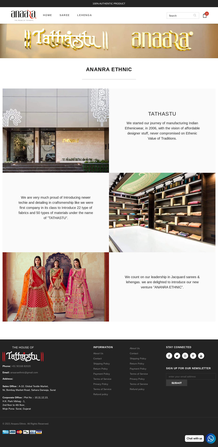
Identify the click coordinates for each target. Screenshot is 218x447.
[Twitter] (177, 356)
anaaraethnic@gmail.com (24, 372)
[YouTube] (201, 356)
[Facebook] (169, 356)
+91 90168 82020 (21, 366)
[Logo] (24, 15)
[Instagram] (185, 356)
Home (103, 37)
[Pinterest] (193, 356)
